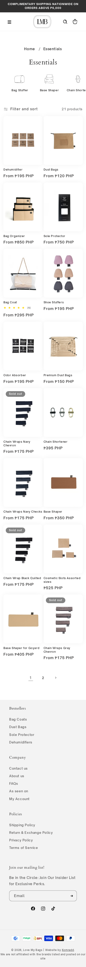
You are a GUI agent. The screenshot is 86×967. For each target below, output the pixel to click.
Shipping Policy (22, 825)
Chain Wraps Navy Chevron (17, 443)
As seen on (18, 791)
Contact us (18, 768)
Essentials (52, 49)
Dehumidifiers (20, 742)
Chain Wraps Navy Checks (22, 511)
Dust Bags (51, 169)
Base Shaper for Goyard (21, 648)
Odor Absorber (14, 375)
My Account (19, 799)
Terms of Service (23, 848)
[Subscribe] (72, 895)
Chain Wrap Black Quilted (22, 578)
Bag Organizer (14, 236)
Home (29, 49)
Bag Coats (18, 719)
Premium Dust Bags (58, 375)
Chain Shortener (56, 441)
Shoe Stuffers (54, 302)
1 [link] (30, 678)
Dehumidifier (12, 169)
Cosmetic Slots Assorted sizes (62, 579)
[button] (9, 22)
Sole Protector (54, 236)
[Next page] (55, 678)
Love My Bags (32, 950)
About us (16, 776)
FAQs (13, 783)
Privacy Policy (21, 840)
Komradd (68, 950)
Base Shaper (53, 511)
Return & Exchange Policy (31, 832)
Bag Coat (10, 302)
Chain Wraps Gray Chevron (57, 649)
